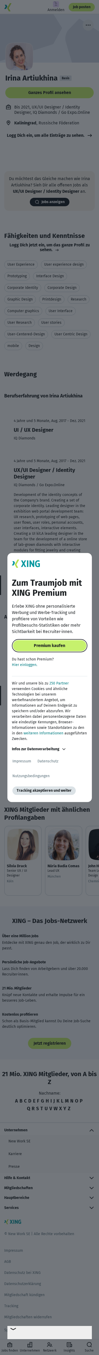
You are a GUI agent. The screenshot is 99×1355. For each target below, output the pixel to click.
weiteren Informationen (43, 733)
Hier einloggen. (24, 665)
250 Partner (59, 683)
